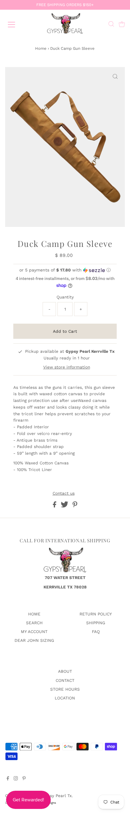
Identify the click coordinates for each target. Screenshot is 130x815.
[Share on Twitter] (65, 505)
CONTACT (65, 680)
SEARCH (34, 622)
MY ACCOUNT (34, 631)
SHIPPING (95, 622)
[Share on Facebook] (55, 505)
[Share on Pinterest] (75, 505)
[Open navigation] (18, 24)
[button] (64, 270)
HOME (34, 613)
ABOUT (65, 671)
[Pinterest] (24, 779)
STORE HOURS (65, 689)
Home (41, 48)
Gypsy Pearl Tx (57, 795)
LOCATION (65, 697)
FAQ (96, 631)
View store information (66, 367)
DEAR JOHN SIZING (34, 640)
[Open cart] (122, 24)
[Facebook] (8, 779)
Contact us (64, 493)
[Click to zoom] (115, 76)
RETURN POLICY (96, 613)
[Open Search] (111, 24)
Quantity (65, 297)
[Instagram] (15, 779)
